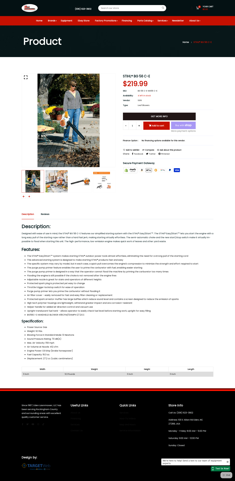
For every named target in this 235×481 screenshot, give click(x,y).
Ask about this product (170, 150)
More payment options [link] (183, 131)
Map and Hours (128, 424)
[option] (68, 120)
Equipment (66, 20)
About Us (194, 20)
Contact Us (77, 430)
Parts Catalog (144, 20)
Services (162, 20)
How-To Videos (128, 418)
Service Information (130, 430)
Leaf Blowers (143, 105)
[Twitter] (27, 424)
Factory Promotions (105, 20)
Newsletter (178, 20)
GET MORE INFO (159, 116)
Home (39, 20)
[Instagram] (38, 424)
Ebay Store (83, 20)
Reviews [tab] (45, 214)
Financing (127, 20)
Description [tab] (28, 214)
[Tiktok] (43, 424)
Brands (51, 20)
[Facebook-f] (23, 424)
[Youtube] (32, 424)
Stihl (140, 100)
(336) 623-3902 (83, 8)
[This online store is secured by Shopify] (130, 170)
